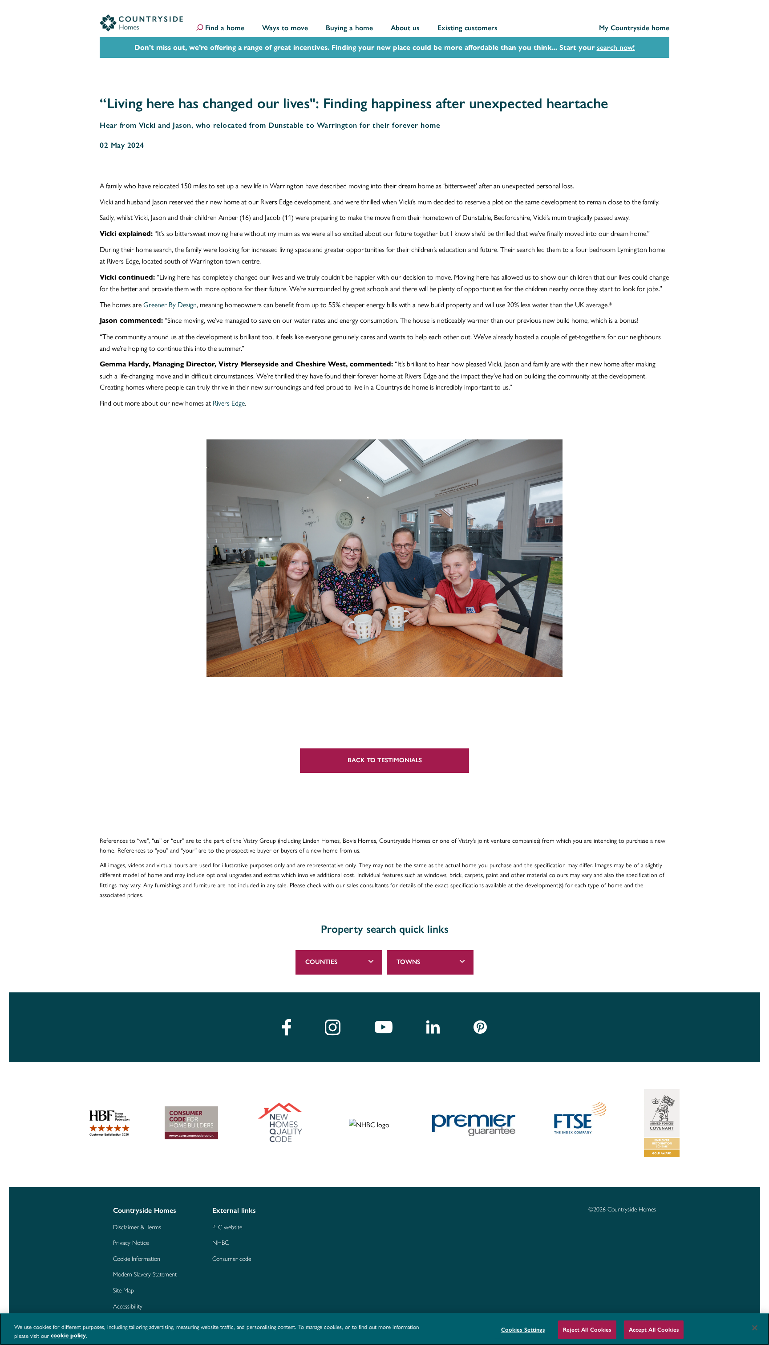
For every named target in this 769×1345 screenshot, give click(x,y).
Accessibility (127, 1307)
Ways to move (285, 28)
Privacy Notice (131, 1243)
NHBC (220, 1243)
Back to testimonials (385, 760)
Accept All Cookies (654, 1329)
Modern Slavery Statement (145, 1275)
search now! (616, 47)
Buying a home (349, 28)
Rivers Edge (229, 403)
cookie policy (68, 1335)
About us (405, 28)
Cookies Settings (523, 1329)
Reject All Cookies (587, 1329)
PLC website (227, 1227)
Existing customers (467, 28)
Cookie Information (136, 1259)
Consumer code (231, 1259)
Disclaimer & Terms (137, 1227)
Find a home (224, 28)
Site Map (123, 1291)
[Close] (755, 1328)
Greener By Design (170, 304)
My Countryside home (634, 28)
